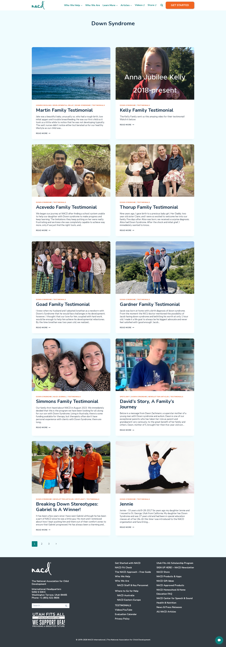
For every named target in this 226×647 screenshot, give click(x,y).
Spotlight (125, 397)
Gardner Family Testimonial (150, 304)
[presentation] (71, 73)
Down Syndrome (83, 105)
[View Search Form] (161, 5)
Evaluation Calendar (126, 614)
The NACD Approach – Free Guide (133, 572)
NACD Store (163, 572)
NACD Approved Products (170, 585)
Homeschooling (43, 105)
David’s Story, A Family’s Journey (147, 404)
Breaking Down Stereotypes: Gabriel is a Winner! (67, 507)
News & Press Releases (169, 607)
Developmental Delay (63, 105)
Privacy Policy (122, 618)
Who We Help (122, 576)
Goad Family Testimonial (63, 304)
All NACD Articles (166, 611)
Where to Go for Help (126, 591)
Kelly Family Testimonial (146, 110)
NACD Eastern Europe (129, 599)
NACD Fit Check (123, 567)
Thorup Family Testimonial (149, 207)
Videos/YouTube (123, 609)
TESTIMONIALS (98, 105)
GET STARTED (180, 5)
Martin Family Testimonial (64, 110)
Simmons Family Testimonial (67, 401)
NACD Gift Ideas (165, 580)
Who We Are (92, 5)
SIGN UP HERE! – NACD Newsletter (175, 567)
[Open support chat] (219, 640)
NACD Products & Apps (169, 576)
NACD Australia (125, 595)
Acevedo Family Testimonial (66, 207)
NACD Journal (59, 397)
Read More (43, 133)
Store (151, 5)
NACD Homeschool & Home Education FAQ (171, 591)
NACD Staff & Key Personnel (132, 585)
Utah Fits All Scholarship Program (175, 563)
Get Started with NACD (127, 563)
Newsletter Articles (158, 397)
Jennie (126, 504)
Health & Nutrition (166, 602)
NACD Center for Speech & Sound (175, 598)
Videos (139, 5)
